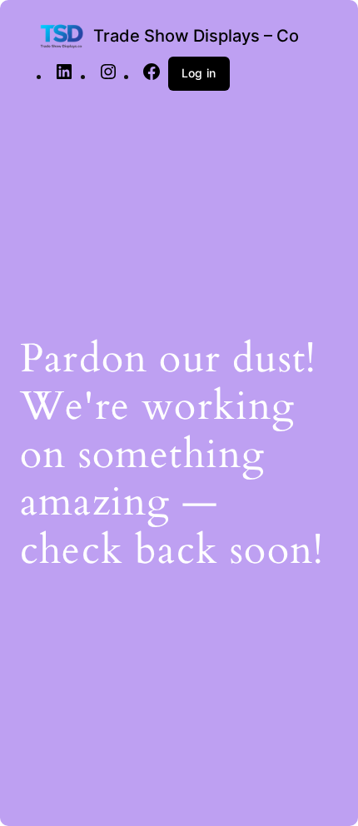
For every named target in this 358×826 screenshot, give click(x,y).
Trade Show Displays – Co (196, 36)
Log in (198, 73)
